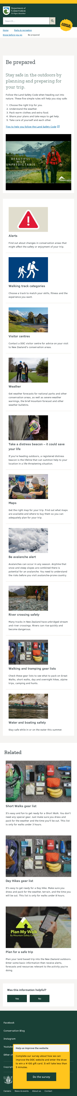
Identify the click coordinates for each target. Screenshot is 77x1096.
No (39, 998)
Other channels (12, 1054)
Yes (17, 998)
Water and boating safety (27, 722)
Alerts (13, 235)
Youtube (8, 1046)
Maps (12, 503)
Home (5, 30)
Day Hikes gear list (19, 881)
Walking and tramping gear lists (32, 668)
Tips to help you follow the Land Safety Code (31, 126)
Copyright (8, 1066)
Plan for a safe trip (19, 952)
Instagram (10, 1038)
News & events (22, 1090)
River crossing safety (24, 614)
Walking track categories (27, 286)
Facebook (9, 1022)
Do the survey (41, 1077)
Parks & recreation (23, 30)
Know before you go (12, 34)
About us (36, 1090)
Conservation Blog (14, 1030)
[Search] (52, 21)
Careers (7, 1090)
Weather (15, 386)
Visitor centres (19, 336)
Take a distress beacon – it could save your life (37, 446)
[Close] (66, 1048)
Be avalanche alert (22, 557)
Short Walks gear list (21, 806)
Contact (48, 1090)
